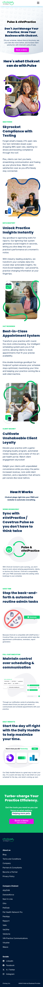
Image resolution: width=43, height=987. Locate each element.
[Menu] (38, 3)
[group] (4, 854)
